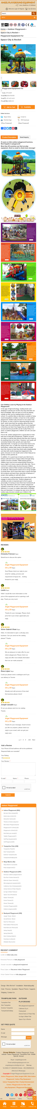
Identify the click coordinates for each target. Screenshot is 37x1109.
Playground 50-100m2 (11, 827)
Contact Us (11, 992)
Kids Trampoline (9, 852)
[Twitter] (12, 1096)
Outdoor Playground (12, 872)
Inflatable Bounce (9, 942)
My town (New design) (11, 813)
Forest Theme (8, 900)
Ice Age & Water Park (10, 892)
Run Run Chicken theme (11, 877)
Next (33, 740)
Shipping (4, 992)
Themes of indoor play (11, 822)
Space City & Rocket (10, 894)
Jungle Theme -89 (10, 916)
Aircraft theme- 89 (9, 919)
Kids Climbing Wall (10, 936)
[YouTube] (25, 1096)
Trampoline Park (11, 846)
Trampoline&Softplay (10, 857)
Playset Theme (24, 989)
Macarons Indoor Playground (20, 969)
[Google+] (16, 1096)
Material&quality (29, 985)
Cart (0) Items (32, 9)
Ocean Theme (8, 903)
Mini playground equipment (12, 883)
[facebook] (7, 1096)
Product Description (9, 137)
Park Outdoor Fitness (11, 924)
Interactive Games (9, 819)
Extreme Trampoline (10, 854)
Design (3, 985)
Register (22, 9)
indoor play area (12, 955)
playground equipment (21, 964)
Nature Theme (9, 897)
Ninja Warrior (9, 862)
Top (35, 1098)
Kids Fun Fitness (9, 922)
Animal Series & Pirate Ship (12, 889)
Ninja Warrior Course (10, 864)
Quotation (15, 989)
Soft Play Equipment (10, 839)
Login (15, 9)
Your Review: (5, 761)
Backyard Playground (13, 913)
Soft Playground (9, 842)
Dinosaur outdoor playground (13, 874)
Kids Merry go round (10, 833)
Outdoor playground (10, 909)
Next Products (23, 123)
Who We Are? (10, 985)
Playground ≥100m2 (10, 830)
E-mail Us (23, 117)
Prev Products (6, 123)
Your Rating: (5, 755)
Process (8, 989)
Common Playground (10, 906)
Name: (15, 778)
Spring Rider (8, 933)
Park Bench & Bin (9, 939)
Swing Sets (8, 930)
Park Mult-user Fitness (11, 927)
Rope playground (9, 867)
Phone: (27, 778)
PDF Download (25, 120)
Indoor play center (10, 816)
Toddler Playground (10, 836)
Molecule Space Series (11, 880)
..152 (29, 740)
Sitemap (28, 1065)
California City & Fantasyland (12, 886)
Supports (32, 989)
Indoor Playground (12, 810)
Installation (19, 985)
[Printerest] (20, 1096)
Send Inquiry (24, 137)
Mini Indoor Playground (11, 824)
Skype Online (7, 117)
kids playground (20, 959)
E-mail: (3, 778)
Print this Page (8, 120)
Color (2, 989)
